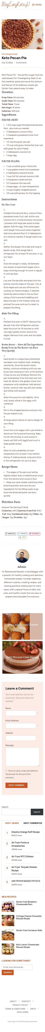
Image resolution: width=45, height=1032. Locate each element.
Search (5, 807)
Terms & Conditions (15, 1009)
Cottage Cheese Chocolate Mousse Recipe (29, 917)
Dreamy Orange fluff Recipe (26, 832)
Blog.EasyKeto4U (16, 4)
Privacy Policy (20, 1005)
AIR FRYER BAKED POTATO (26, 881)
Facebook (24, 533)
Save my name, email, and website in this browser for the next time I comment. (22, 774)
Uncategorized (9, 54)
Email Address (12, 720)
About (13, 1001)
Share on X (11, 533)
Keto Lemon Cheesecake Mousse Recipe (27, 945)
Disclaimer (22, 1012)
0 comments (21, 63)
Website (9, 733)
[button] (37, 4)
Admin (22, 567)
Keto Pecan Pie (14, 58)
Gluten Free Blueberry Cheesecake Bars (26, 903)
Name (8, 708)
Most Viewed (12, 823)
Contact (26, 1001)
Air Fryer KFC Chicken (23, 856)
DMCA (33, 1009)
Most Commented (33, 823)
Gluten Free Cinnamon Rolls (29, 930)
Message (10, 745)
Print (24, 537)
